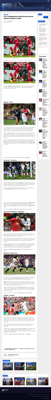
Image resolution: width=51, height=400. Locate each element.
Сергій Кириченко (14, 354)
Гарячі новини (39, 396)
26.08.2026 (5, 382)
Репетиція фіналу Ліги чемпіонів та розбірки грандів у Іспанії (11, 349)
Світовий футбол (6, 14)
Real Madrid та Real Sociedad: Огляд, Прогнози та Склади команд (43, 34)
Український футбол (41, 394)
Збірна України (36, 394)
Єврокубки (47, 394)
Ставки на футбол (30, 394)
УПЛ (44, 394)
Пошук (40, 14)
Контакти (48, 396)
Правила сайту (44, 396)
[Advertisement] (19, 30)
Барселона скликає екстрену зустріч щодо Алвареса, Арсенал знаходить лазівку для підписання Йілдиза (43, 30)
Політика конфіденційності (45, 398)
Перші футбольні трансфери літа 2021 (26, 348)
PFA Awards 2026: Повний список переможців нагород (43, 25)
